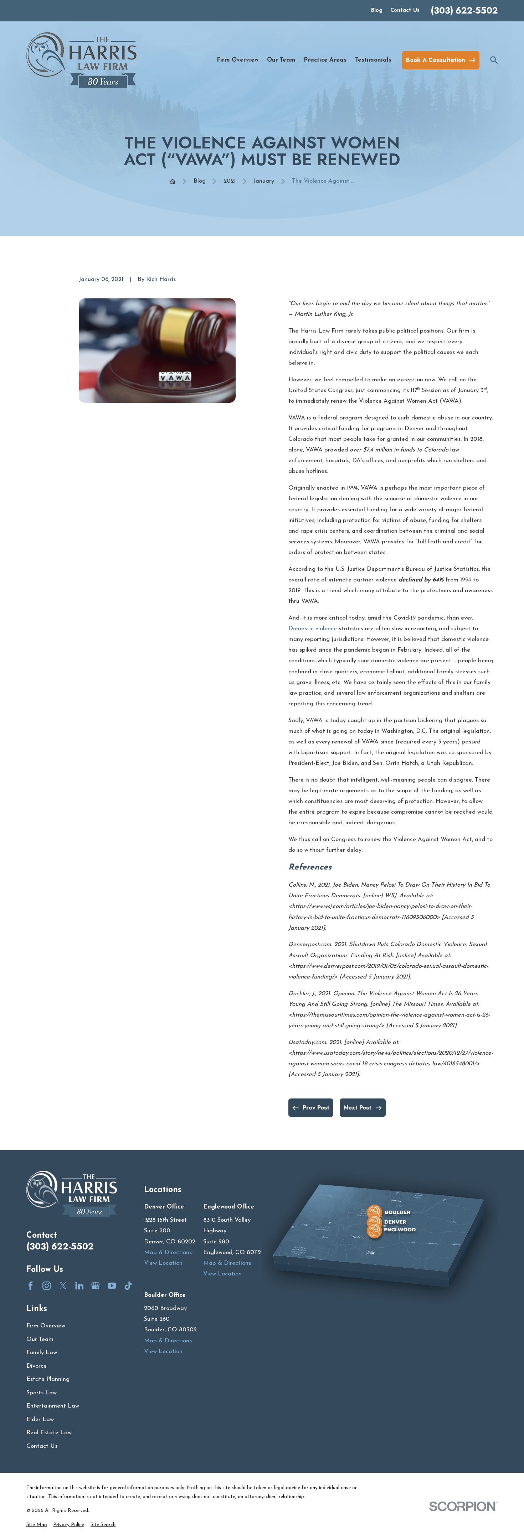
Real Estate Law (49, 1433)
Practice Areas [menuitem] (325, 60)
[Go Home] (173, 181)
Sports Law (41, 1393)
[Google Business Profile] (95, 1285)
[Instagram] (46, 1285)
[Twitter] (63, 1285)
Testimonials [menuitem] (373, 60)
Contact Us (405, 10)
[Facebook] (30, 1285)
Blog (376, 10)
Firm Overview (45, 1326)
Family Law (41, 1353)
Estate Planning (48, 1379)
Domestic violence (312, 629)
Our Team (39, 1339)
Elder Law (40, 1419)
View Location (163, 1263)
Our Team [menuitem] (281, 60)
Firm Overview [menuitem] (237, 60)
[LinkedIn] (79, 1285)
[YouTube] (112, 1285)
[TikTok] (128, 1285)
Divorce (36, 1366)
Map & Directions (168, 1252)
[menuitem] (36, 1524)
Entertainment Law (52, 1406)
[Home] (81, 60)
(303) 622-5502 (464, 10)
